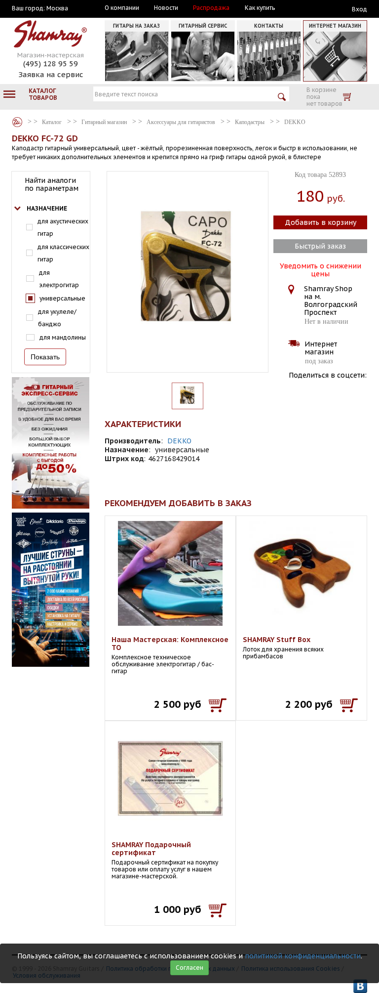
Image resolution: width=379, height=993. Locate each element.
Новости (166, 7)
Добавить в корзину (320, 222)
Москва (57, 8)
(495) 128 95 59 (50, 63)
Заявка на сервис (50, 74)
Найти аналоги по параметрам (51, 184)
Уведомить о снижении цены (320, 269)
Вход (359, 9)
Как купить (260, 7)
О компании (122, 7)
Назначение (47, 208)
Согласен (189, 967)
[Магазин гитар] (17, 122)
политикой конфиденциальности (303, 955)
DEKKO (179, 440)
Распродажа (211, 7)
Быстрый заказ (320, 246)
